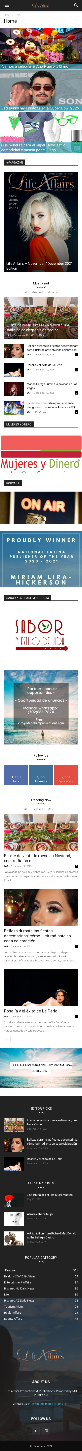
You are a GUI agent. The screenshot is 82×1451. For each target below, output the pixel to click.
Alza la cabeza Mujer (40, 1214)
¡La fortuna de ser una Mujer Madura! (50, 1194)
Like (16, 766)
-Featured (37, 292)
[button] (6, 5)
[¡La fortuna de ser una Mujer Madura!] (14, 1200)
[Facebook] (36, 1431)
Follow (41, 766)
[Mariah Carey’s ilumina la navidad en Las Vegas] (14, 389)
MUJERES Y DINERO (18, 424)
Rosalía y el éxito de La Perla (44, 365)
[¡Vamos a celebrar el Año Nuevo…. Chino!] (41, 49)
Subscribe (66, 766)
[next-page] (12, 1039)
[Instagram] (46, 1431)
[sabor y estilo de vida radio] (41, 634)
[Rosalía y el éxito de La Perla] (14, 370)
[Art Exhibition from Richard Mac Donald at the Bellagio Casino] (14, 1238)
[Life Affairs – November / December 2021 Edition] (41, 222)
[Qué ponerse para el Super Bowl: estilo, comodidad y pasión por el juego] (41, 132)
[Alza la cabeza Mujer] (14, 1219)
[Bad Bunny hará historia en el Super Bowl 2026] (41, 90)
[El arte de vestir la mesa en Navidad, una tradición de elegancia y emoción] (41, 318)
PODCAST (12, 483)
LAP (9, 335)
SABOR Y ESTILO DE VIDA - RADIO (27, 597)
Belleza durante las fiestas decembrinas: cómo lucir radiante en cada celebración (37, 935)
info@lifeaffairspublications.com (48, 1404)
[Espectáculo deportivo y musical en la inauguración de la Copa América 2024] (14, 408)
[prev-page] (6, 1039)
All (25, 292)
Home (7, 15)
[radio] (41, 508)
